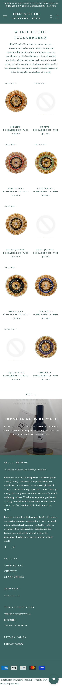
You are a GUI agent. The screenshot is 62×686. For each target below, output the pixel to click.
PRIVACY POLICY (13, 644)
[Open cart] (57, 16)
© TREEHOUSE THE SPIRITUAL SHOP (26, 648)
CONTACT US (12, 596)
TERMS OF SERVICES (15, 626)
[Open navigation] (5, 16)
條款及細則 (10, 620)
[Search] (51, 16)
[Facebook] (5, 547)
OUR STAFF (10, 571)
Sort (30, 395)
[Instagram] (13, 547)
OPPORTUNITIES (14, 577)
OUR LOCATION (13, 566)
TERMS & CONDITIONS (17, 614)
